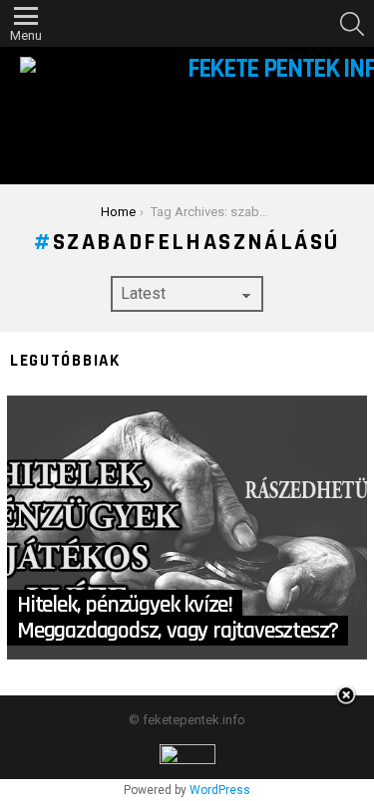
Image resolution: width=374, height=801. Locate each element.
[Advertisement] (187, 745)
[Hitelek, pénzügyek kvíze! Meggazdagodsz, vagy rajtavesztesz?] (187, 528)
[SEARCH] (352, 24)
